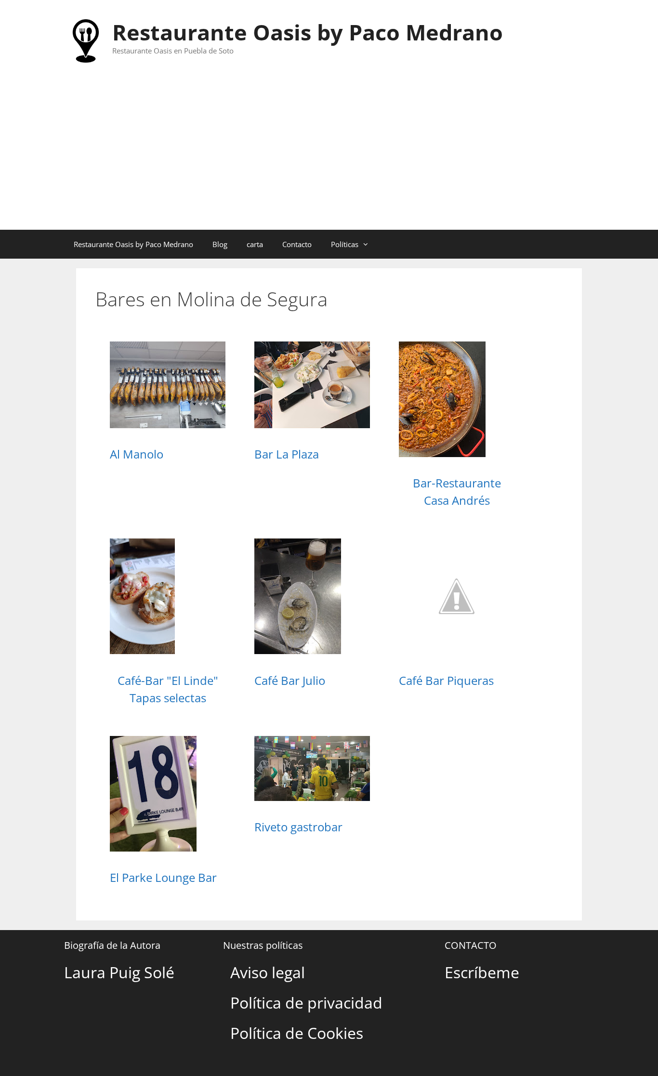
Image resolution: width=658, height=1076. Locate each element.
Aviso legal (267, 972)
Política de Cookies (296, 1033)
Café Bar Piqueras (446, 680)
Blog (219, 244)
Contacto (297, 244)
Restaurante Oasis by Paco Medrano (307, 32)
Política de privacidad (306, 1002)
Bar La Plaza (286, 454)
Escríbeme (482, 972)
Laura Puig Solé (119, 972)
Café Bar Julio (289, 680)
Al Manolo (136, 454)
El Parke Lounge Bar (163, 877)
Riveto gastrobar (298, 827)
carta (255, 244)
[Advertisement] (329, 157)
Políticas (344, 244)
